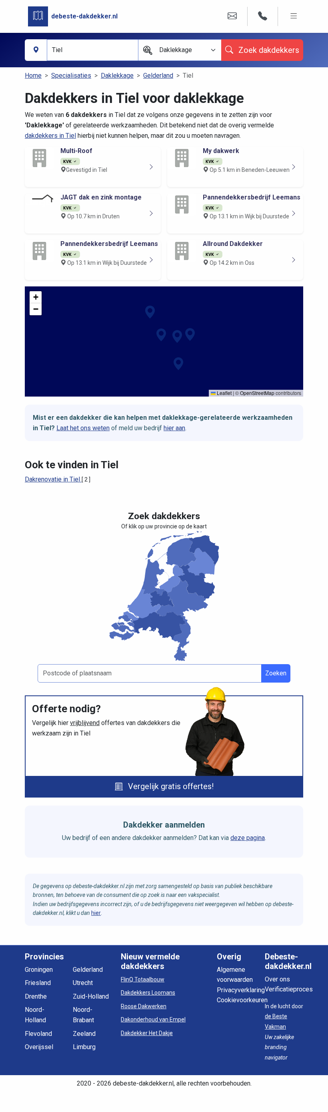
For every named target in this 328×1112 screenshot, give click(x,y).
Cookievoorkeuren (242, 1000)
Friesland (38, 983)
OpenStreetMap (257, 392)
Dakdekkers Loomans (148, 992)
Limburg (84, 1047)
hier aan (174, 428)
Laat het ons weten (83, 428)
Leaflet (224, 392)
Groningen (39, 969)
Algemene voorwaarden (235, 975)
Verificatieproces (289, 989)
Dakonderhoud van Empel (153, 1019)
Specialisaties (71, 75)
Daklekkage (117, 75)
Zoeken (275, 673)
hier (96, 913)
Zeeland (84, 1033)
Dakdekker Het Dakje (147, 1033)
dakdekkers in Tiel (50, 135)
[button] (161, 334)
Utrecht (83, 983)
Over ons (277, 979)
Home (33, 75)
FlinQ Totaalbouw (142, 979)
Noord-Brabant (83, 1015)
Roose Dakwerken (143, 1006)
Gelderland (158, 75)
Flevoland (38, 1033)
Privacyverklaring (241, 990)
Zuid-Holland (91, 996)
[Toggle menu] (293, 16)
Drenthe (36, 996)
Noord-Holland (35, 1015)
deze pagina (247, 838)
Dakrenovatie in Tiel (53, 479)
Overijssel (39, 1047)
